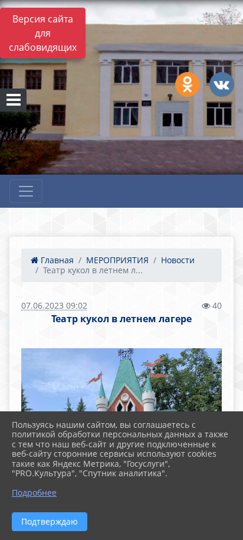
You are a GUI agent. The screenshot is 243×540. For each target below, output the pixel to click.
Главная (56, 260)
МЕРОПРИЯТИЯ (117, 260)
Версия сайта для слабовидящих (43, 33)
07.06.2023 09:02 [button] (54, 305)
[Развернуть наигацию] (25, 191)
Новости (178, 260)
